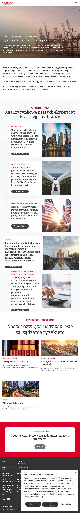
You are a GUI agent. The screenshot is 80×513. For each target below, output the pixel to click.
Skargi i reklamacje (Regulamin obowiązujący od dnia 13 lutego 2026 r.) (8, 490)
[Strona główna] (7, 3)
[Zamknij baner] (75, 473)
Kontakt (40, 446)
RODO (4, 461)
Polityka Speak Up (22, 467)
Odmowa (33, 504)
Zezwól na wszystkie (50, 504)
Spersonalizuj (66, 504)
